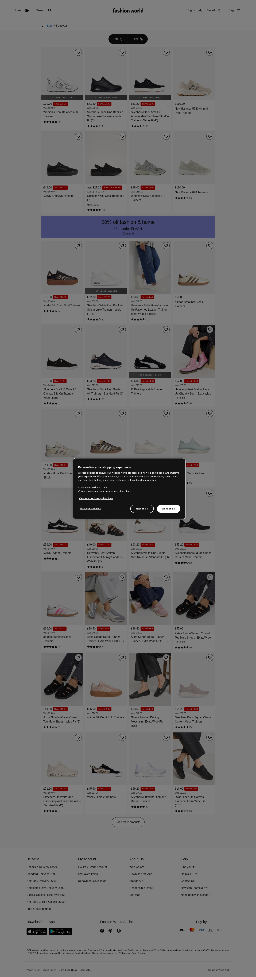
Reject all (142, 508)
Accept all (168, 508)
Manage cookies (89, 508)
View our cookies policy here (94, 498)
